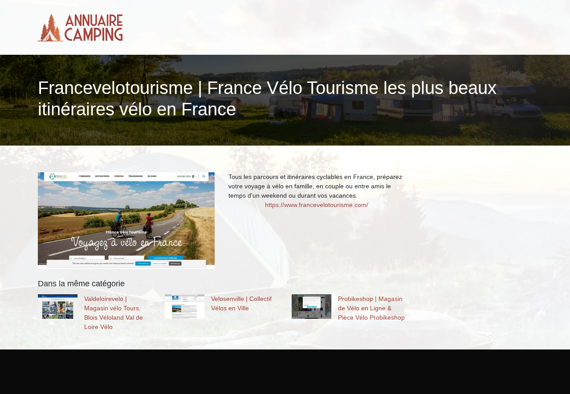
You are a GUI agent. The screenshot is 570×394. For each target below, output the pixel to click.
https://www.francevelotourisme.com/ (316, 204)
